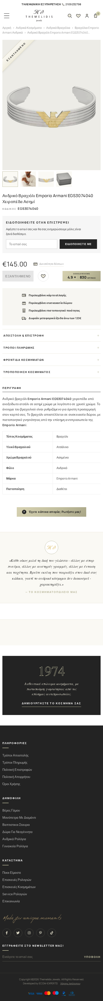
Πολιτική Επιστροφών (17, 770)
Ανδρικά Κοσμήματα (29, 28)
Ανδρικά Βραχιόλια (58, 28)
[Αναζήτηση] (69, 15)
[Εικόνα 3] (46, 179)
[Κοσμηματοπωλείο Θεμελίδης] (39, 15)
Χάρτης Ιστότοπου (70, 983)
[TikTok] (51, 933)
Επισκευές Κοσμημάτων (19, 887)
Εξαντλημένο (18, 276)
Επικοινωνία (11, 901)
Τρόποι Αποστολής (15, 755)
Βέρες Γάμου (11, 810)
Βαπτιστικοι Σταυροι (16, 825)
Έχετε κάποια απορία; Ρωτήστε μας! (52, 512)
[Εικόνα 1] (10, 179)
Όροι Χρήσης (11, 784)
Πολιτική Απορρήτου (16, 777)
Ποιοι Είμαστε (11, 873)
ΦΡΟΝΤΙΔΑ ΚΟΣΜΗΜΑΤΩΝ (23, 360)
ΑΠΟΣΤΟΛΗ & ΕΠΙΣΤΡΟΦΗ (23, 335)
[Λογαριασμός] (87, 15)
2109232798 (73, 4)
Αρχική (6, 28)
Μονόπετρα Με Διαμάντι (19, 818)
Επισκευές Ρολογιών (16, 880)
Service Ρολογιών (14, 894)
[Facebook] (6, 933)
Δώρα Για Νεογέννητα (17, 832)
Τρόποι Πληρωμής (14, 763)
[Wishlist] (78, 15)
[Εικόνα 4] (64, 179)
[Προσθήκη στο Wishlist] (43, 276)
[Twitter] (18, 933)
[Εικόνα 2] (28, 179)
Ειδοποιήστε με (78, 244)
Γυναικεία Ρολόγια (15, 846)
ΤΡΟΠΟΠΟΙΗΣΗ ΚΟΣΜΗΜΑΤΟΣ (27, 372)
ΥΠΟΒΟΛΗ (92, 956)
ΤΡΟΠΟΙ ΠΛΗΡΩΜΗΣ (19, 347)
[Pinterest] (40, 933)
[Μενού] (6, 15)
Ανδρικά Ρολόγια (14, 839)
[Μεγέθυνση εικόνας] (51, 105)
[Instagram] (29, 933)
